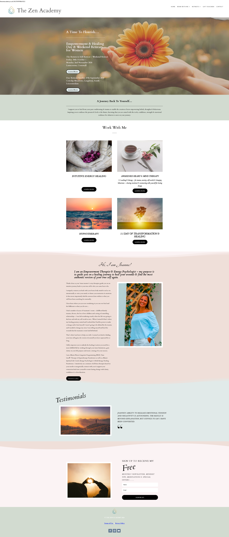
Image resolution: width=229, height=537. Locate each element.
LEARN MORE (89, 189)
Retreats (195, 6)
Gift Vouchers (208, 6)
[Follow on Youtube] (119, 531)
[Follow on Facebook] (110, 531)
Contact (219, 6)
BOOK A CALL (73, 378)
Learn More (73, 71)
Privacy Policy (120, 523)
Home (173, 6)
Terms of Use (109, 523)
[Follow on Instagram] (114, 531)
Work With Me (182, 6)
